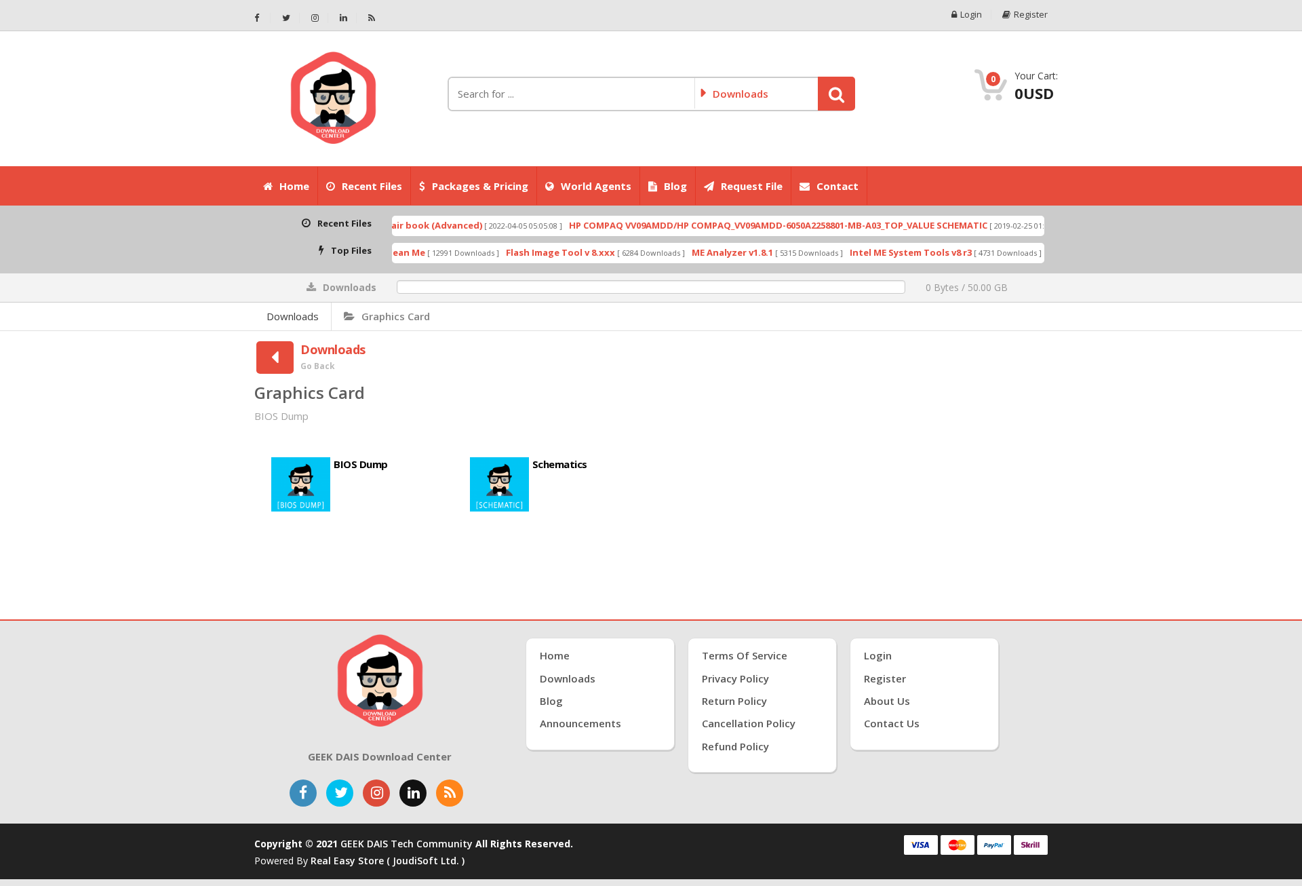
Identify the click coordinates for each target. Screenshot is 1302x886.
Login (971, 14)
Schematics (559, 464)
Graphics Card (395, 316)
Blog (675, 186)
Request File (752, 186)
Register (1031, 14)
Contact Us (892, 723)
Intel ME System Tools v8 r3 (885, 252)
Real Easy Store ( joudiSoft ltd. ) (388, 860)
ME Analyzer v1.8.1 (706, 252)
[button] (836, 94)
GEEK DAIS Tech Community (406, 843)
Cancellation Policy (748, 723)
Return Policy (734, 701)
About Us (887, 701)
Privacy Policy (735, 678)
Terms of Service (744, 655)
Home (294, 186)
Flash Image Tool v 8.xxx (534, 252)
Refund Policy (735, 746)
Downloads (293, 316)
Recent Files (372, 186)
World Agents (596, 186)
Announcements (580, 723)
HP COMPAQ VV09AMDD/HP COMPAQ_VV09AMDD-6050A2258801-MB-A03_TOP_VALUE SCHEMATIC (752, 225)
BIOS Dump (361, 464)
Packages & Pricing (480, 186)
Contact (837, 186)
